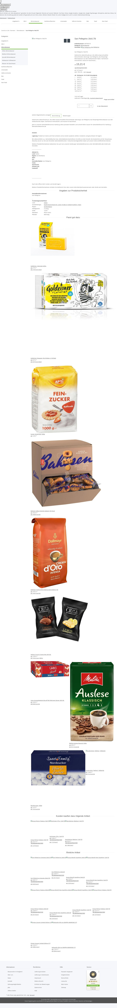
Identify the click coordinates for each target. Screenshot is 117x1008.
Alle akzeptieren (5, 4)
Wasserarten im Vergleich (15, 971)
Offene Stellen (12, 990)
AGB (36, 990)
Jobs (9, 987)
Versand (88, 72)
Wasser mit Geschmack (8, 63)
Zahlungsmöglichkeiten (14, 984)
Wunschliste (64, 978)
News (9, 978)
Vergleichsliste (65, 975)
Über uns (10, 975)
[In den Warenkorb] (33, 37)
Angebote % (4, 41)
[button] (14, 47)
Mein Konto (64, 984)
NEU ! (3, 44)
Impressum (3, 18)
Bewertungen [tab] (67, 116)
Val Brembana (48, 206)
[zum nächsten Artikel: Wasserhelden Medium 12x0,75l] (43, 31)
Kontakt (10, 981)
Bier (2, 76)
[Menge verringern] (76, 106)
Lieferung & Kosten (40, 971)
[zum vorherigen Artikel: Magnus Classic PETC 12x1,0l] (40, 31)
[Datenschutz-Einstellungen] (0, 1)
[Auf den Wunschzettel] (68, 41)
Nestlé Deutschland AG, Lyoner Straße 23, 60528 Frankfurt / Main (62, 205)
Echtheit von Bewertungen (42, 984)
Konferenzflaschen (6, 66)
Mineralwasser (85, 45)
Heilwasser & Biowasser (9, 60)
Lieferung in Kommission (42, 975)
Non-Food (4, 82)
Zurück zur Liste (5, 30)
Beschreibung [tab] (56, 116)
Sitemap (63, 987)
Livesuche (64, 981)
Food (2, 79)
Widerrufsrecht (39, 981)
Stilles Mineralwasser (8, 51)
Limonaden (4, 70)
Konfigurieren (5, 7)
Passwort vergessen (67, 971)
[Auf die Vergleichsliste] (65, 41)
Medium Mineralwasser (9, 54)
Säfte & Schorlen (6, 73)
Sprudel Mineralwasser (8, 57)
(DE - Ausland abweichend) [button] (95, 98)
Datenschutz (11, 18)
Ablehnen (3, 9)
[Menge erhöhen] (90, 109)
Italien (46, 203)
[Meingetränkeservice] (8, 21)
